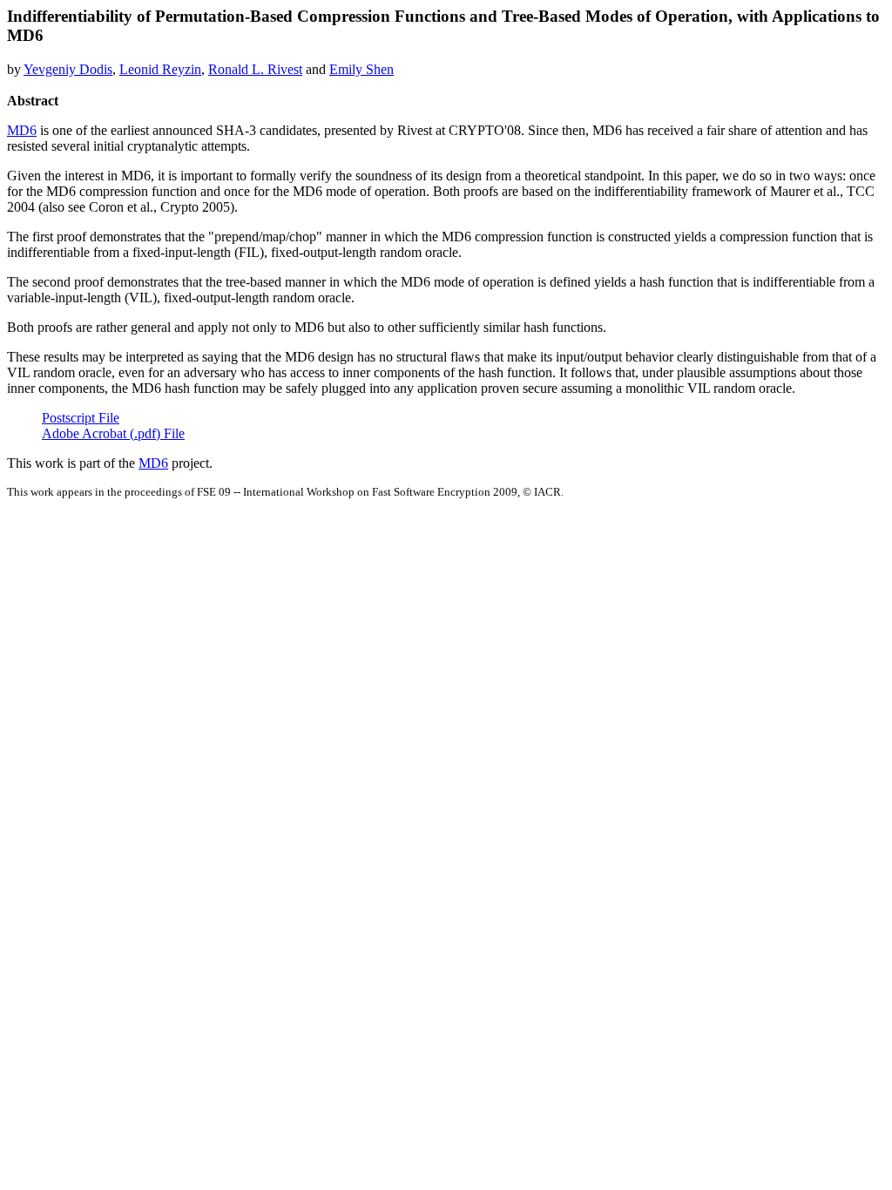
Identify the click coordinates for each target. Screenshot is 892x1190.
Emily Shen (361, 69)
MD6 (22, 130)
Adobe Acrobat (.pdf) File (113, 433)
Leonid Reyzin (160, 69)
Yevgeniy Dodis (68, 69)
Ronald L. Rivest (255, 69)
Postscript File (80, 417)
